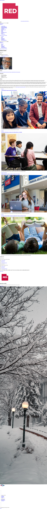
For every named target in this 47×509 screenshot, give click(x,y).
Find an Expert (1, 35)
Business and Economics (4, 27)
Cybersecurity (2, 28)
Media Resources (3, 39)
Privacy (1, 508)
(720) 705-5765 (3, 267)
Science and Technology (4, 32)
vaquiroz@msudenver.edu (4, 268)
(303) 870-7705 (3, 261)
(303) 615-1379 (3, 266)
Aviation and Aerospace (4, 26)
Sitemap (2, 497)
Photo (2, 37)
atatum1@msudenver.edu (6, 55)
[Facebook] (1, 490)
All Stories (2, 36)
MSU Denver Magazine (4, 40)
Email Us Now (1, 271)
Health (2, 30)
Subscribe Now (1, 23)
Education (2, 29)
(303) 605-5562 (3, 260)
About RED (2, 46)
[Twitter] (1, 506)
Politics (2, 31)
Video (2, 44)
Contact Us (1, 24)
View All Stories (5, 35)
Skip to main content (2, 0)
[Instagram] (1, 491)
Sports (2, 33)
